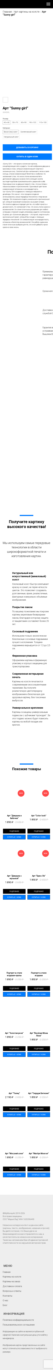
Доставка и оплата (12, 1286)
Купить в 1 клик (14, 837)
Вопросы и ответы (12, 1291)
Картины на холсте (12, 1276)
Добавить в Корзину (27, 147)
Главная (7, 11)
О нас (5, 1300)
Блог (5, 1305)
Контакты (7, 1296)
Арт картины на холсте (27, 11)
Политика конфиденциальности (18, 1320)
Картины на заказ (11, 1281)
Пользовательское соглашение (19, 1324)
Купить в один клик (27, 156)
